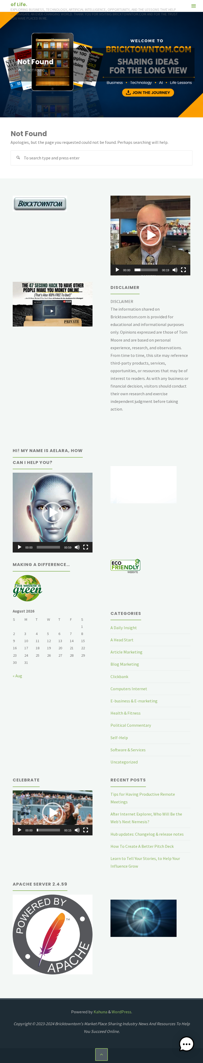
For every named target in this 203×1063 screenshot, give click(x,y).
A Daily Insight (123, 627)
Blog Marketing (124, 664)
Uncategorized (124, 762)
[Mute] (175, 270)
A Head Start (121, 639)
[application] (150, 235)
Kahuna (100, 1011)
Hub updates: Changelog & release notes (147, 834)
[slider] (146, 270)
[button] (150, 235)
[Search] (18, 157)
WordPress (121, 1011)
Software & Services (128, 749)
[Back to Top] (101, 1054)
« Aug (17, 675)
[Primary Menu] (193, 6)
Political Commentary (130, 725)
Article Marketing (126, 652)
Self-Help (119, 737)
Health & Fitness (125, 713)
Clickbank (119, 676)
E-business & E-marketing (134, 700)
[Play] (117, 270)
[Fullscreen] (183, 270)
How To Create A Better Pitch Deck (142, 846)
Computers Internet (128, 688)
